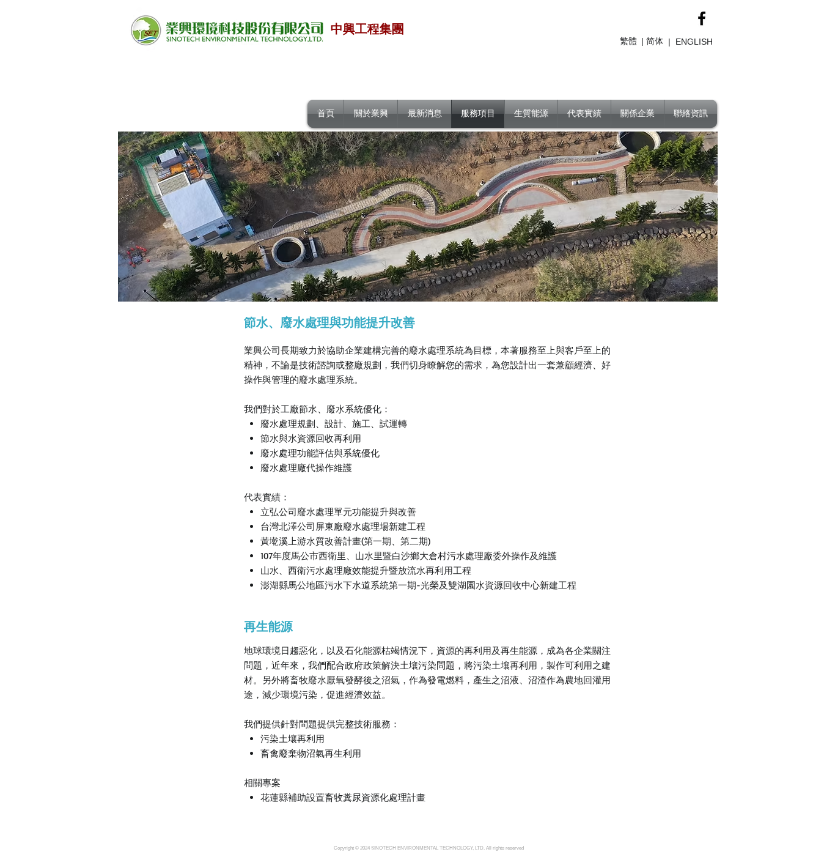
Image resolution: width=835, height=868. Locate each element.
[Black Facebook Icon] (702, 18)
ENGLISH (694, 41)
